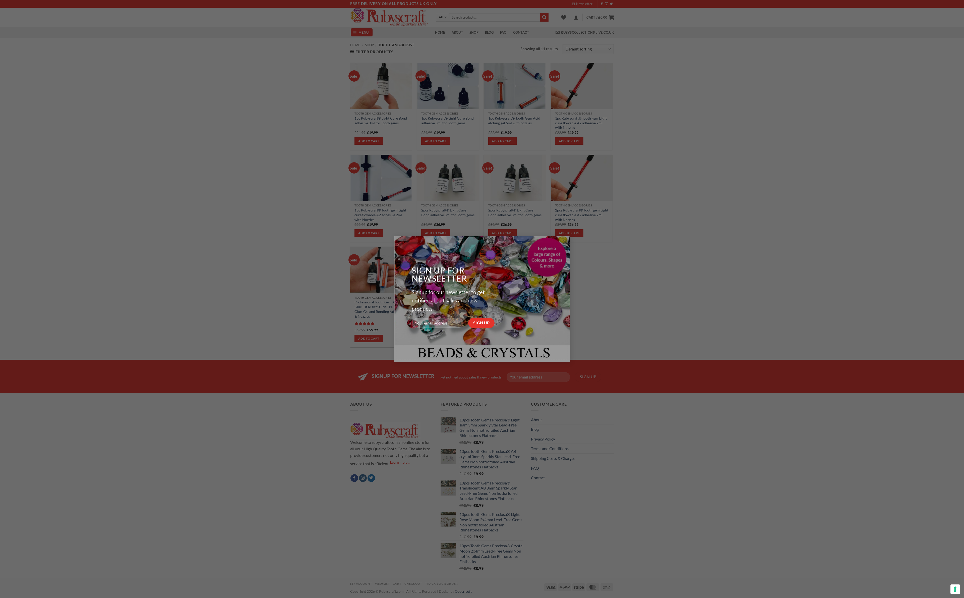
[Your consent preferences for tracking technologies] (955, 589)
